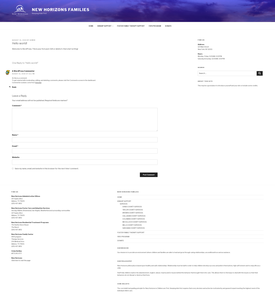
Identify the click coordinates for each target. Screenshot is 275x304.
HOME (91, 26)
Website (15, 157)
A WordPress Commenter (23, 71)
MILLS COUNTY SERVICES (132, 225)
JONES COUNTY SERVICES (132, 207)
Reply (14, 87)
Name (15, 135)
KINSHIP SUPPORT (104, 26)
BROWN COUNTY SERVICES (132, 213)
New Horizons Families (60, 9)
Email (15, 146)
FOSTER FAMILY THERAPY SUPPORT (131, 26)
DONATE (168, 26)
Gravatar (38, 82)
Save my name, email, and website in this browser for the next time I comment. (47, 169)
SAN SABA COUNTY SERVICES (133, 228)
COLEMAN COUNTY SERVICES (133, 219)
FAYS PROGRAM (155, 26)
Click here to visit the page (21, 260)
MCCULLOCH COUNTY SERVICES (134, 222)
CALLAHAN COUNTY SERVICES (133, 216)
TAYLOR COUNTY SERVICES (132, 210)
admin (32, 40)
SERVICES (123, 204)
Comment (17, 106)
